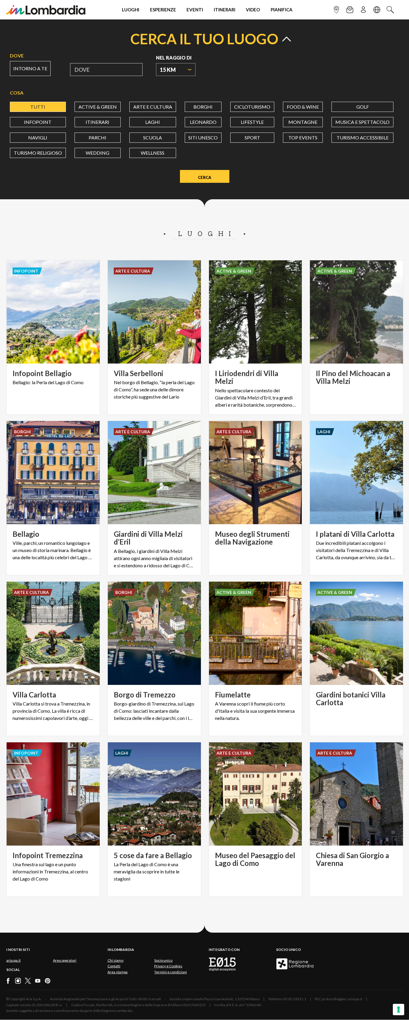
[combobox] (176, 69)
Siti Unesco (203, 137)
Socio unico (163, 960)
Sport (252, 137)
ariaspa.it (13, 960)
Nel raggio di (174, 57)
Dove (17, 55)
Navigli (37, 137)
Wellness (152, 153)
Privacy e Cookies (168, 966)
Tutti (37, 107)
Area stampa (117, 972)
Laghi (152, 122)
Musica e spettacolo (362, 122)
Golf (362, 107)
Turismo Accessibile (363, 137)
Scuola (152, 137)
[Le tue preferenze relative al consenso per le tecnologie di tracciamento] (398, 1009)
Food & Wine (303, 107)
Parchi (97, 137)
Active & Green (97, 107)
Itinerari (97, 122)
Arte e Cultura (152, 107)
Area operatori (64, 960)
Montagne (302, 122)
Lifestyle (252, 122)
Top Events (302, 137)
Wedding (97, 153)
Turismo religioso (38, 153)
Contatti (113, 966)
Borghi (203, 107)
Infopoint (37, 122)
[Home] (45, 9)
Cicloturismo (252, 107)
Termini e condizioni (170, 972)
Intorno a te (30, 68)
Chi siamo (115, 960)
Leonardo (203, 122)
